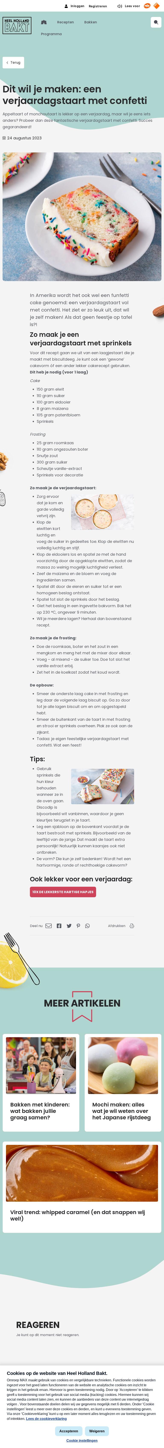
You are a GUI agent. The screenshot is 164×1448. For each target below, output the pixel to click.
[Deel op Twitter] (69, 925)
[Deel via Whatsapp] (87, 925)
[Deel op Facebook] (59, 925)
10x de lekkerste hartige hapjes (63, 892)
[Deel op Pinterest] (78, 925)
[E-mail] (48, 925)
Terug (15, 62)
